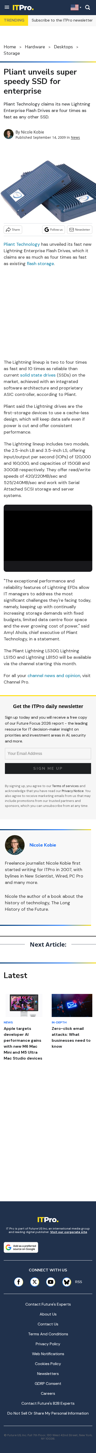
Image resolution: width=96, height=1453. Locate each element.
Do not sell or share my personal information (48, 1413)
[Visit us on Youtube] (50, 1282)
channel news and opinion (54, 676)
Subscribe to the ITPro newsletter (62, 20)
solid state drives (38, 375)
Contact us (48, 1324)
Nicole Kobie (32, 132)
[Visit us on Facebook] (18, 1282)
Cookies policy (48, 1363)
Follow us (56, 229)
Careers (48, 1393)
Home (10, 47)
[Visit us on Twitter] (34, 1282)
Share (16, 229)
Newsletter (82, 229)
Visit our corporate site (68, 1232)
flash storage (40, 264)
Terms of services (66, 786)
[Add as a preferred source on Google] (21, 1247)
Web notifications (48, 1353)
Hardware (35, 47)
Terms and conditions (48, 1334)
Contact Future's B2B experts (48, 1403)
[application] (48, 536)
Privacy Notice (73, 791)
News (75, 137)
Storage (12, 53)
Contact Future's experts (48, 1304)
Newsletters (48, 1373)
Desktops (63, 47)
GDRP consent (48, 1383)
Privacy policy (48, 1343)
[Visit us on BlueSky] (65, 1282)
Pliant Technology (22, 244)
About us (48, 1314)
